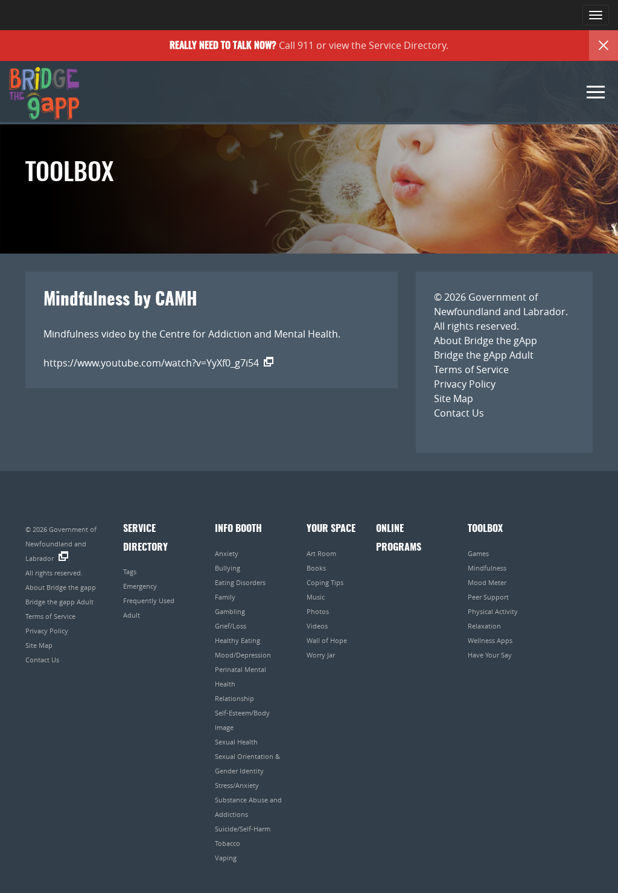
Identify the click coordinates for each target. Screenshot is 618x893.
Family (225, 596)
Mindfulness (487, 567)
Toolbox (485, 529)
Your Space (331, 529)
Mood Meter (487, 582)
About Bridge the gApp (485, 340)
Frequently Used (148, 600)
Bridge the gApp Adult (484, 355)
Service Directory (407, 45)
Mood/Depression (243, 654)
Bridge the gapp (44, 93)
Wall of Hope (327, 640)
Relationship (234, 698)
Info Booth (238, 529)
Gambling (230, 611)
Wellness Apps (490, 640)
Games (478, 553)
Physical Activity (493, 611)
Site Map (453, 398)
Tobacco (227, 843)
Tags (129, 571)
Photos (318, 611)
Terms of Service (471, 369)
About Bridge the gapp (60, 587)
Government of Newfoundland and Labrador (61, 544)
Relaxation (484, 625)
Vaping (226, 857)
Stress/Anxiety (237, 785)
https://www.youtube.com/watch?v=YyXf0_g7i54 (151, 363)
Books (316, 567)
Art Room (321, 553)
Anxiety (226, 553)
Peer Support (488, 596)
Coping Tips (325, 582)
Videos (317, 625)
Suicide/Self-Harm (242, 828)
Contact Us (459, 413)
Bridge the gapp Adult (59, 601)
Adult (131, 614)
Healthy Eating (237, 640)
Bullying (227, 567)
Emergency (140, 586)
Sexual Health (236, 741)
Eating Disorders (240, 582)
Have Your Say (490, 654)
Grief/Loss (230, 625)
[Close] (603, 45)
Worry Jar (321, 654)
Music (316, 596)
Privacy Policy (464, 384)
